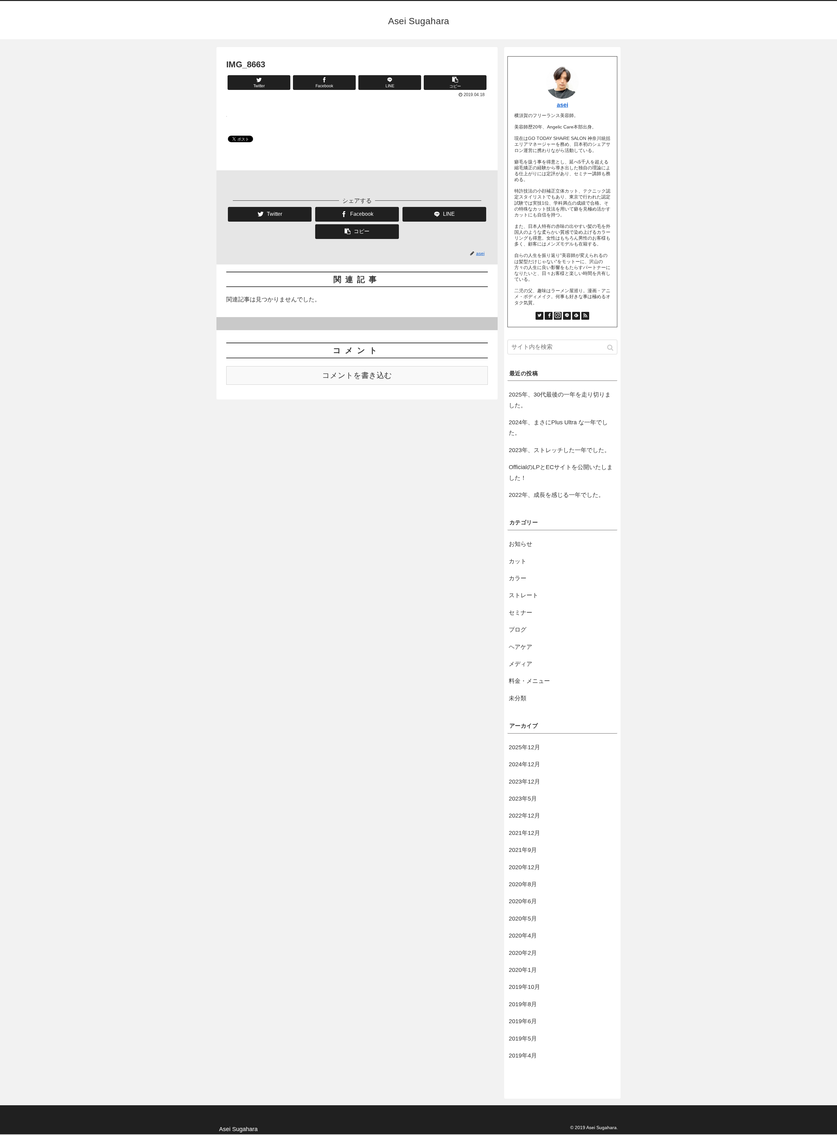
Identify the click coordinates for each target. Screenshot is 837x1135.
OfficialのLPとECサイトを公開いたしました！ (561, 472)
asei (562, 105)
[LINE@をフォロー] (567, 316)
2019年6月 (523, 1021)
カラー (517, 578)
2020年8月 (523, 884)
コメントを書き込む (357, 375)
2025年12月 (524, 747)
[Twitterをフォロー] (539, 316)
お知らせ (520, 544)
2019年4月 (523, 1055)
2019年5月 (523, 1038)
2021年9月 (523, 850)
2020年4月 (523, 935)
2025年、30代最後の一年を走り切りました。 (560, 399)
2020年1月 (523, 970)
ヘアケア (520, 647)
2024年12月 (524, 764)
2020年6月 (523, 901)
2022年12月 (524, 815)
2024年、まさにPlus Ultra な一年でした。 (558, 427)
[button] (611, 348)
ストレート (523, 595)
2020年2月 (523, 953)
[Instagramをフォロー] (558, 316)
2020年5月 (523, 918)
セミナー (520, 612)
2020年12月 (524, 867)
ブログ (517, 629)
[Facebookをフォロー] (549, 316)
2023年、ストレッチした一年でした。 (559, 450)
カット (517, 561)
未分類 (517, 698)
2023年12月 (524, 781)
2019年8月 (523, 1004)
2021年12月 (524, 833)
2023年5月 (523, 798)
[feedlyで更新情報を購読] (576, 316)
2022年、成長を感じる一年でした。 (556, 495)
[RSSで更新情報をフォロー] (585, 316)
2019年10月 (524, 987)
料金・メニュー (529, 681)
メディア (520, 664)
